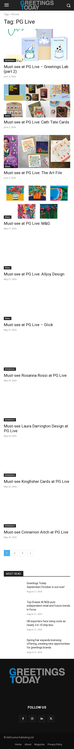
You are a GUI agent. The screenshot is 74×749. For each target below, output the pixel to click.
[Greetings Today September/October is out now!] (14, 588)
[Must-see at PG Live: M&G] (37, 202)
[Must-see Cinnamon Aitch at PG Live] (37, 510)
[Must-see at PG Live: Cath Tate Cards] (37, 100)
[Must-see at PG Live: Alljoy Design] (37, 252)
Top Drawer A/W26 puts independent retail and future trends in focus (48, 606)
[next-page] (30, 553)
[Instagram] (32, 718)
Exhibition (10, 60)
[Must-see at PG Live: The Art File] (37, 151)
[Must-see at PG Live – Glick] (37, 303)
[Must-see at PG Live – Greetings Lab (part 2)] (37, 45)
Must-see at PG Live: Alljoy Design (34, 274)
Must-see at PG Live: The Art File (33, 173)
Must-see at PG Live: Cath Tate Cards (36, 122)
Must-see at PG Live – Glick (28, 325)
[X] (51, 718)
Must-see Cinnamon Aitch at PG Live (36, 532)
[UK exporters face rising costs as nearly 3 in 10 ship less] (14, 626)
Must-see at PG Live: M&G (27, 223)
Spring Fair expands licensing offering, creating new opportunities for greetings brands (48, 644)
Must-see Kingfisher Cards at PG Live (36, 481)
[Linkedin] (41, 718)
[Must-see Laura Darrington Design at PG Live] (37, 404)
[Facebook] (23, 718)
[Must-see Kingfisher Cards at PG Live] (37, 460)
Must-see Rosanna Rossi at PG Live (35, 375)
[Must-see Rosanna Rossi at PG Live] (37, 354)
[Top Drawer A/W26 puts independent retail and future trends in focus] (14, 607)
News (7, 115)
